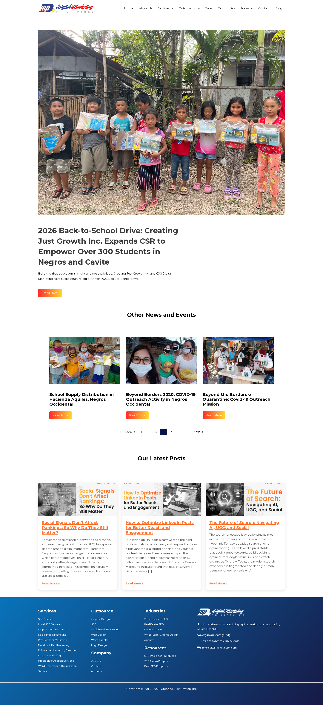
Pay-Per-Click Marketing (52, 640)
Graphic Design (100, 619)
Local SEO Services (49, 624)
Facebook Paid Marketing (53, 645)
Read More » (51, 583)
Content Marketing (49, 655)
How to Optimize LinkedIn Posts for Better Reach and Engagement (160, 527)
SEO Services (46, 619)
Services (164, 8)
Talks (209, 8)
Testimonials (227, 8)
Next (196, 432)
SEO (93, 624)
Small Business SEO (156, 619)
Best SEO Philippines (156, 666)
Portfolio (96, 671)
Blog (278, 8)
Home (128, 8)
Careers (96, 661)
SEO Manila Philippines (157, 661)
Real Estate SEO (154, 624)
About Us (145, 8)
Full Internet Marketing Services (57, 650)
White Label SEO (101, 640)
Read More (61, 415)
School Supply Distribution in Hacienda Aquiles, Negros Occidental (81, 399)
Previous (129, 432)
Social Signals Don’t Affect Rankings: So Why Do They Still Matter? (75, 527)
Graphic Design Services (53, 629)
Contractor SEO (153, 629)
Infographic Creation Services (56, 660)
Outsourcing (187, 8)
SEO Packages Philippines (160, 656)
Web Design (98, 634)
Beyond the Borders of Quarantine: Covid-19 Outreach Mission (236, 399)
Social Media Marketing (52, 634)
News (245, 8)
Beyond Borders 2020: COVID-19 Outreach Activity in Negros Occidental (161, 399)
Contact (264, 8)
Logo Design (99, 645)
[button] (171, 8)
